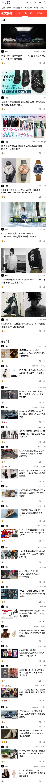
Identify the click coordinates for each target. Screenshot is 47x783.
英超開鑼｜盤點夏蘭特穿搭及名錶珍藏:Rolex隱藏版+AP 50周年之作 (32, 493)
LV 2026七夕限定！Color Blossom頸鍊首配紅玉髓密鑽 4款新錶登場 (32, 773)
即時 (36, 7)
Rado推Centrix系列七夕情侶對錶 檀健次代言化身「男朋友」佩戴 (32, 753)
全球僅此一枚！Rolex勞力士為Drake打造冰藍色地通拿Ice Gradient (31, 672)
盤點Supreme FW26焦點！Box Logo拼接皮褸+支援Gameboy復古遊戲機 (32, 613)
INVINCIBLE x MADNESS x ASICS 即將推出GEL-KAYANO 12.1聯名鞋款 (31, 733)
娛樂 (9, 7)
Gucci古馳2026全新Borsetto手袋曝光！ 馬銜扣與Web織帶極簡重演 (32, 473)
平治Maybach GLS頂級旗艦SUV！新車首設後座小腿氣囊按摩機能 (32, 714)
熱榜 (42, 7)
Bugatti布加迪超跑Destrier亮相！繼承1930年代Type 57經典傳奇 (32, 414)
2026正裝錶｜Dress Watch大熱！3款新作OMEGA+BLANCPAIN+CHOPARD (20, 191)
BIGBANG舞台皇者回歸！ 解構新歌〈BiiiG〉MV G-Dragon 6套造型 (31, 532)
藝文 (32, 13)
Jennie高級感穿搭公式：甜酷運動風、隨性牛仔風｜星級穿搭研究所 (32, 692)
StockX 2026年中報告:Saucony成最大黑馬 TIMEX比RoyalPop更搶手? (31, 653)
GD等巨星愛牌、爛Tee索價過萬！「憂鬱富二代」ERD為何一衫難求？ (32, 394)
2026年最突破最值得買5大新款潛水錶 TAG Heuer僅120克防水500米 (32, 554)
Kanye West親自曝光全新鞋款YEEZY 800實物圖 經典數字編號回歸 (31, 453)
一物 (25, 13)
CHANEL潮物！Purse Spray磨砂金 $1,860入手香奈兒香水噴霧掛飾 (32, 633)
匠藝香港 (40, 13)
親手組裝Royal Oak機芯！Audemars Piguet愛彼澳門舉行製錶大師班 (32, 353)
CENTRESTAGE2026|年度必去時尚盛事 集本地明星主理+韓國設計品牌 (32, 434)
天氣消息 (28, 7)
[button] (40, 63)
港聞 (3, 7)
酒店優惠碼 (17, 7)
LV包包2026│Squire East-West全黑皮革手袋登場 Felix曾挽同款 (32, 373)
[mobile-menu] (2, 2)
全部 (18, 13)
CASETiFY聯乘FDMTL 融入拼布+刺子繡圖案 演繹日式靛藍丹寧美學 (32, 594)
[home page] (8, 2)
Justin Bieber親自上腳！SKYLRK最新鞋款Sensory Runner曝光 (29, 574)
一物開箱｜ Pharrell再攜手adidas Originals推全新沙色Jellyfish (30, 512)
